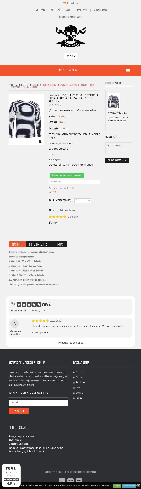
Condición (53, 122)
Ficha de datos (38, 244)
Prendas (22, 84)
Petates (79, 398)
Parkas (79, 377)
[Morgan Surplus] (70, 36)
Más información (129, 486)
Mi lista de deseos (62, 10)
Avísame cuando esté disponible (62, 188)
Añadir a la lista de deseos (64, 210)
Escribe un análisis (88, 111)
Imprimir (56, 223)
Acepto (117, 486)
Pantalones (80, 382)
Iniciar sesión (101, 10)
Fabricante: (53, 129)
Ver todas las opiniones (70, 342)
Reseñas (58, 244)
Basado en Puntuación (61, 108)
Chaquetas (34, 84)
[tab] (18, 310)
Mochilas (79, 393)
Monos (78, 388)
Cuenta (42, 10)
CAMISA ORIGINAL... (117, 113)
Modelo (52, 117)
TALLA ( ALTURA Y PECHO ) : (61, 200)
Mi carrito (83, 10)
